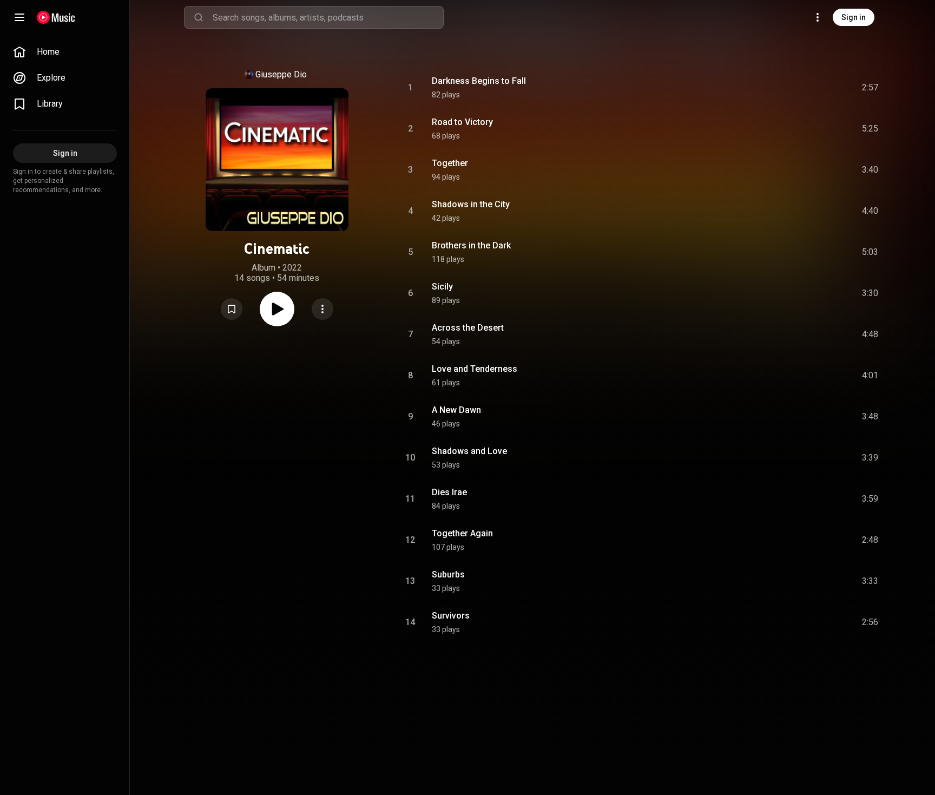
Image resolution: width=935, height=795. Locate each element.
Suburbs (448, 574)
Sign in (853, 17)
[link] (65, 52)
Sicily (442, 286)
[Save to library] (231, 309)
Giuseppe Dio (281, 74)
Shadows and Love (469, 451)
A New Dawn (456, 410)
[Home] (56, 17)
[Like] (788, 87)
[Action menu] (322, 309)
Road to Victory (462, 122)
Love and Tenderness (474, 369)
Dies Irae (449, 492)
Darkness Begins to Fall (479, 81)
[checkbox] (870, 87)
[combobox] (328, 17)
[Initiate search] (198, 17)
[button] (231, 309)
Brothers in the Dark (471, 245)
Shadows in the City (471, 204)
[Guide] (19, 17)
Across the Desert (468, 328)
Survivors (451, 615)
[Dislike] (809, 87)
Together (450, 163)
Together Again (462, 533)
